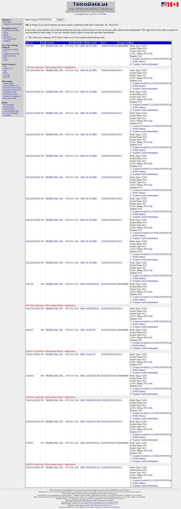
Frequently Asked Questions (12, 24)
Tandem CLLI (8, 69)
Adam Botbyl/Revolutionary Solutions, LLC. (103, 503)
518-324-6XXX (33, 198)
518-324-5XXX (33, 177)
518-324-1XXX (33, 92)
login (79, 32)
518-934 (29, 376)
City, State (6, 75)
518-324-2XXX (33, 113)
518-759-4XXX (33, 308)
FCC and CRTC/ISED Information (10, 114)
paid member (43, 30)
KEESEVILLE (93, 443)
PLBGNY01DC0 (110, 46)
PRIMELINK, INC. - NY (57, 46)
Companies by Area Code (11, 90)
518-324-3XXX (33, 134)
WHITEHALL (93, 284)
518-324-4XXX (33, 156)
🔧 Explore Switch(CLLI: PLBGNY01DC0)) (150, 59)
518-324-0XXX (33, 70)
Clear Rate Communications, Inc (101, 505)
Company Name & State (11, 54)
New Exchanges (8, 105)
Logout (5, 33)
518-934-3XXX (33, 400)
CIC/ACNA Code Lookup (12, 88)
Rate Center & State (9, 56)
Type (5, 71)
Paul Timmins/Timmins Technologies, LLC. (92, 502)
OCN (5, 58)
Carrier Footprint (9, 109)
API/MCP (6, 41)
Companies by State (10, 92)
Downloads (7, 37)
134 (150, 53)
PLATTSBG (91, 46)
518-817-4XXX (33, 354)
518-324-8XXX (33, 241)
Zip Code (6, 77)
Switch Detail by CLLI (11, 86)
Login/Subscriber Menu (11, 30)
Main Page (6, 22)
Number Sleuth (8, 83)
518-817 (29, 330)
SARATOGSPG (93, 376)
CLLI (5, 52)
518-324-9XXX (33, 263)
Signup (5, 35)
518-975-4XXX (33, 467)
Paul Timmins (112, 493)
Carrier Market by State (11, 111)
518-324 (29, 46)
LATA (5, 60)
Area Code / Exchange (10, 50)
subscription (111, 12)
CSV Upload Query (10, 39)
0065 (82, 46)
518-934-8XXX (33, 421)
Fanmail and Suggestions (112, 507)
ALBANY (91, 330)
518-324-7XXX (33, 220)
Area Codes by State (10, 94)
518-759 (29, 284)
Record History (8, 107)
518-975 (29, 443)
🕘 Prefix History (138, 61)
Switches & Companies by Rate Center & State (12, 97)
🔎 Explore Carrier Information (144, 64)
